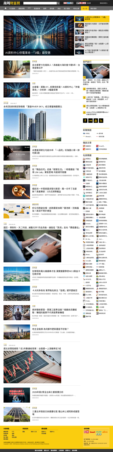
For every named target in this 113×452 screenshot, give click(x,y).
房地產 (5, 435)
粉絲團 (89, 3)
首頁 (7, 8)
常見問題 (43, 433)
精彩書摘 (6, 439)
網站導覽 (74, 450)
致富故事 (6, 433)
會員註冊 (102, 3)
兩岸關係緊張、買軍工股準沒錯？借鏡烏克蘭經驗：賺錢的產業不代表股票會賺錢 (97, 91)
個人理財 (6, 437)
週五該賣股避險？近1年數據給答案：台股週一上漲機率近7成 (97, 107)
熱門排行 (87, 62)
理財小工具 (34, 431)
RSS (101, 120)
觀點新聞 (6, 431)
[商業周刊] (86, 432)
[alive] (105, 432)
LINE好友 (90, 120)
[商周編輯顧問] (98, 434)
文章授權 (61, 450)
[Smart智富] (92, 432)
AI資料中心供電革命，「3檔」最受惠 (27, 52)
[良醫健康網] (98, 432)
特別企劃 (14, 437)
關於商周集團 (38, 450)
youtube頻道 (96, 120)
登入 (106, 3)
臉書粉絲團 (85, 120)
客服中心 (52, 431)
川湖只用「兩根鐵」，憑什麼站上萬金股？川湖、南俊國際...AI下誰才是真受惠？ (97, 99)
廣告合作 (46, 450)
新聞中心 (67, 450)
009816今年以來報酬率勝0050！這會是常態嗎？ (97, 113)
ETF (13, 431)
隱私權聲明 (54, 450)
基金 (13, 435)
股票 (13, 433)
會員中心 (43, 431)
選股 (24, 431)
